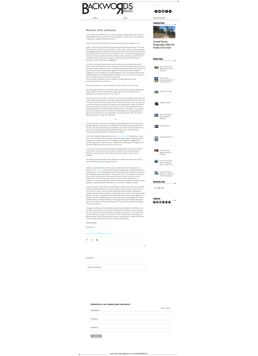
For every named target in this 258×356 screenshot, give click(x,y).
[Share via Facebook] (87, 240)
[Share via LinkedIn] (97, 240)
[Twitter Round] (159, 11)
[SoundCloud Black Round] (170, 11)
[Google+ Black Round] (169, 202)
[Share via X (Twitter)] (92, 240)
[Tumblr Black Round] (166, 11)
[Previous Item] (156, 32)
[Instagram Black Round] (163, 11)
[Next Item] (172, 32)
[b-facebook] (156, 11)
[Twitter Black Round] (157, 202)
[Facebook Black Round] (154, 202)
